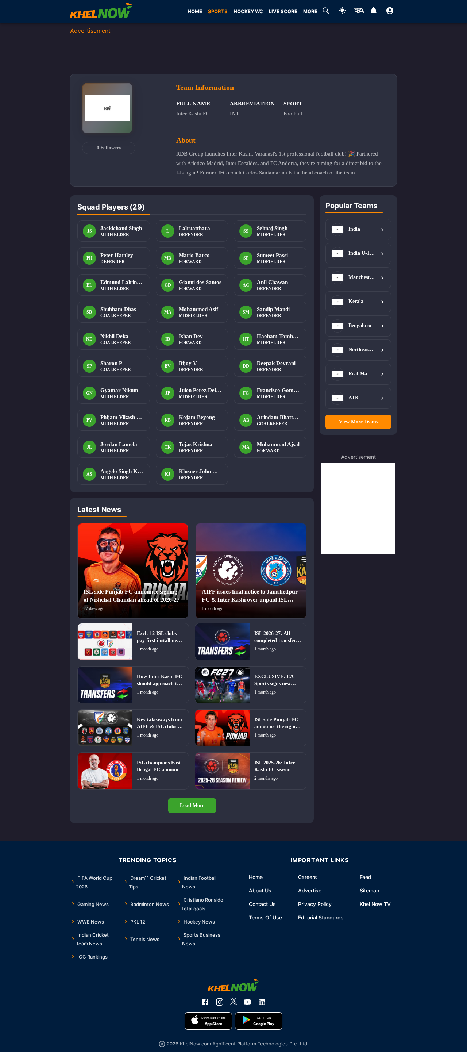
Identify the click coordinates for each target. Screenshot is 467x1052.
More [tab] (310, 11)
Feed (365, 877)
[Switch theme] (342, 11)
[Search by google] (325, 11)
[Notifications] (373, 11)
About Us (260, 890)
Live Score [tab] (283, 11)
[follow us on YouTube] (247, 1002)
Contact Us (262, 904)
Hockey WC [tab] (248, 11)
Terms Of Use (265, 917)
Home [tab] (195, 11)
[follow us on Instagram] (219, 1002)
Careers (307, 877)
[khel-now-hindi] (359, 12)
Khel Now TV (375, 904)
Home (256, 877)
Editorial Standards (321, 917)
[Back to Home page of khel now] (101, 11)
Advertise (309, 890)
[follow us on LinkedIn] (262, 1002)
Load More (192, 805)
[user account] (390, 11)
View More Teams (358, 422)
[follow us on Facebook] (205, 1002)
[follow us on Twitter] (233, 1002)
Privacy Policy (315, 904)
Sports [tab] (218, 11)
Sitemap (369, 890)
